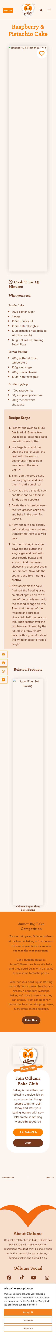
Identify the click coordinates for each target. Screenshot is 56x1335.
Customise (28, 1320)
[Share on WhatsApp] (3, 671)
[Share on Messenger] (3, 679)
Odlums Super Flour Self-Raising (28, 908)
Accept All (28, 1312)
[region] (28, 1309)
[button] (41, 10)
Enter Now (31, 1020)
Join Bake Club (28, 1132)
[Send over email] (3, 654)
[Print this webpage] (3, 663)
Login (28, 1143)
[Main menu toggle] (49, 10)
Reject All (28, 1328)
